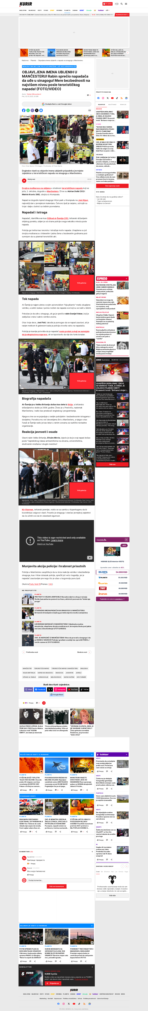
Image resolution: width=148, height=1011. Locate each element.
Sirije (70, 404)
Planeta (33, 60)
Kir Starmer (81, 677)
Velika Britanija (29, 673)
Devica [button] (121, 871)
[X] (107, 98)
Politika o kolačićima (69, 998)
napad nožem (69, 677)
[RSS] (121, 98)
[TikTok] (117, 98)
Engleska (84, 668)
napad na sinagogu (45, 673)
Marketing (43, 998)
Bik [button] (102, 871)
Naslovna (25, 60)
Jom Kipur (69, 673)
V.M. (50, 584)
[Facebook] (98, 98)
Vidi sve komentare (56, 886)
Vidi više (112, 895)
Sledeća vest (82, 652)
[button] (88, 95)
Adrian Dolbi (43, 677)
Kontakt (50, 998)
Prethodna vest (32, 652)
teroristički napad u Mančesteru (65, 668)
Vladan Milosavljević (34, 94)
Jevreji (78, 673)
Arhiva (80, 998)
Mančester (27, 668)
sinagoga (59, 673)
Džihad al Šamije (29, 677)
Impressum (58, 998)
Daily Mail (33, 584)
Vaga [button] (126, 871)
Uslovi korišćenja (102, 998)
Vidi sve (112, 464)
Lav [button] (116, 871)
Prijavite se (54, 983)
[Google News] (126, 98)
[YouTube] (112, 98)
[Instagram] (103, 98)
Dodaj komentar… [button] (35, 880)
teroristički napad (41, 668)
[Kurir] (25, 4)
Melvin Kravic (56, 677)
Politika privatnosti (89, 998)
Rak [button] (112, 871)
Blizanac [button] (107, 871)
